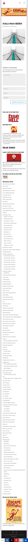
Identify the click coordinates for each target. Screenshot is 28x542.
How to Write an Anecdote (10, 463)
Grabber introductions (9, 452)
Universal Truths (8, 489)
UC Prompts (5, 396)
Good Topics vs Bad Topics (10, 223)
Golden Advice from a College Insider (13, 378)
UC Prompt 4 (7, 406)
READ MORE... (7, 143)
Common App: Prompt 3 (9, 262)
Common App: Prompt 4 (9, 264)
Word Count (5, 437)
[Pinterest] (16, 540)
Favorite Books (7, 351)
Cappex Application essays (9, 210)
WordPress (14, 536)
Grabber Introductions (8, 308)
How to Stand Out (8, 225)
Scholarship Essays (7, 355)
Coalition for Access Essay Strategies (11, 249)
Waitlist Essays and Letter (9, 419)
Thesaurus (6, 485)
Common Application (8, 254)
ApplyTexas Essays (7, 197)
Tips (4, 376)
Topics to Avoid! (7, 243)
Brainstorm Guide (7, 206)
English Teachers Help (8, 286)
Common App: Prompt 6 (9, 269)
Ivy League (5, 328)
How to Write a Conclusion (9, 321)
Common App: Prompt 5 (9, 266)
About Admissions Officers (9, 184)
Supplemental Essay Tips (9, 360)
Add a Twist (5, 186)
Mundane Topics (8, 229)
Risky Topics (7, 232)
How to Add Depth (8, 456)
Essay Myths (6, 295)
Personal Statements (8, 345)
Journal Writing (6, 330)
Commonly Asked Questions (9, 275)
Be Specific (6, 443)
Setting (5, 476)
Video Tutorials (6, 417)
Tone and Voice (7, 487)
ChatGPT (5, 212)
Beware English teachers (9, 204)
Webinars (5, 424)
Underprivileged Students (9, 402)
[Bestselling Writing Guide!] (14, 511)
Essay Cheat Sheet (7, 288)
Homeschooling (6, 312)
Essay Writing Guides (8, 297)
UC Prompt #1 (6, 391)
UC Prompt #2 (6, 393)
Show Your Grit (7, 234)
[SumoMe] (25, 540)
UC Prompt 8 (7, 411)
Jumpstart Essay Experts (8, 332)
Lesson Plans (6, 334)
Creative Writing (6, 281)
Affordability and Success (9, 190)
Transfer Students (7, 389)
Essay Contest (6, 290)
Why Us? (5, 435)
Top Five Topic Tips (8, 238)
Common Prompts (7, 271)
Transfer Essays (6, 387)
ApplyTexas (6, 273)
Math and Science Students (9, 336)
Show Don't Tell (7, 480)
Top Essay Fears (6, 385)
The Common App (7, 372)
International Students (8, 325)
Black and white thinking (10, 445)
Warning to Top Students (9, 422)
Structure (6, 482)
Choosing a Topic (7, 215)
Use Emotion (7, 491)
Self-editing (6, 474)
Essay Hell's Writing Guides (9, 292)
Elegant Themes (14, 534)
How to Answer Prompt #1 (10, 374)
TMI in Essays (6, 382)
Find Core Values (7, 303)
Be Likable (5, 201)
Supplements (6, 362)
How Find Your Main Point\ (10, 454)
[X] (11, 540)
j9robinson (6, 26)
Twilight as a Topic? (8, 245)
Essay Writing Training (8, 299)
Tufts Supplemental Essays (10, 364)
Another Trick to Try (8, 216)
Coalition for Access (7, 247)
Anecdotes (6, 441)
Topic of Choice (7, 240)
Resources (5, 349)
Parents (4, 339)
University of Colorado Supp (10, 366)
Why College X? (7, 368)
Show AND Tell (7, 478)
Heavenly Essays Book (8, 310)
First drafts (5, 306)
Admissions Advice (7, 188)
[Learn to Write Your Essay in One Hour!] (14, 158)
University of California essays (10, 404)
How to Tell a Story (8, 461)
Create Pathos (6, 279)
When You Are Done (7, 428)
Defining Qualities (8, 218)
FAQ (4, 301)
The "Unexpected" (8, 236)
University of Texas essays (9, 415)
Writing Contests (7, 493)
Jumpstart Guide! (8, 227)
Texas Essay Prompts (8, 370)
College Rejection (7, 251)
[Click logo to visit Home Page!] (14, 118)
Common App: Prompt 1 (9, 258)
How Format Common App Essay (10, 314)
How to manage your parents (11, 340)
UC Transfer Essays (7, 398)
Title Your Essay (6, 380)
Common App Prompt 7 (9, 255)
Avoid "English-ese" (7, 199)
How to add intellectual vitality (11, 459)
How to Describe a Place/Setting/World (12, 317)
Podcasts (5, 347)
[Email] (21, 540)
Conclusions (5, 277)
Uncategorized (6, 400)
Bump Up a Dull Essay (8, 208)
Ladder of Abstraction (9, 465)
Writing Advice (6, 439)
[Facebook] (7, 540)
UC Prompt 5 (7, 408)
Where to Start (6, 430)
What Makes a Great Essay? (9, 426)
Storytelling (5, 357)
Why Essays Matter (7, 433)
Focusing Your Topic (8, 221)
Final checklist (7, 450)
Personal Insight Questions (9, 343)
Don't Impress (7, 448)
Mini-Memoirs (7, 467)
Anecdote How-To (7, 195)
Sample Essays (6, 353)
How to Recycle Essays (8, 319)
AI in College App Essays (8, 192)
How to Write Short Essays (9, 323)
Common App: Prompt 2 (9, 260)
